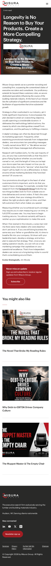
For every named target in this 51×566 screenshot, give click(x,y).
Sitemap (45, 546)
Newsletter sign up (12, 534)
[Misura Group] (10, 3)
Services (5, 546)
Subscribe (15, 281)
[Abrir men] (47, 4)
